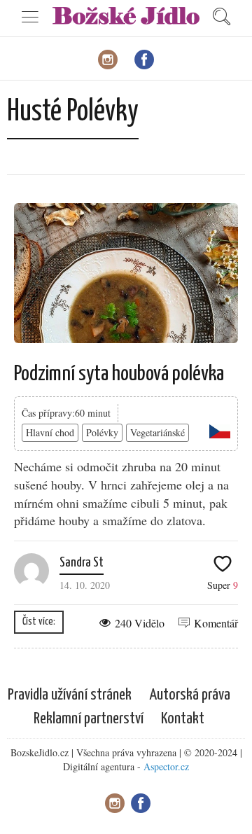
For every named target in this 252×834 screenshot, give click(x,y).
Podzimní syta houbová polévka (119, 373)
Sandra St (81, 562)
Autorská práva (189, 695)
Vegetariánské (157, 432)
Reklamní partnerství (89, 719)
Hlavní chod (50, 432)
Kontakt (182, 719)
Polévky (102, 432)
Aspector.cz (166, 766)
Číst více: (38, 621)
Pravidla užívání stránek (70, 695)
